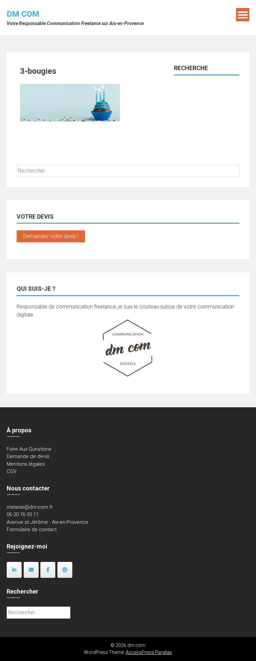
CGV (11, 471)
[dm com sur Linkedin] (14, 570)
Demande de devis (28, 456)
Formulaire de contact (32, 529)
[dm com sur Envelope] (31, 570)
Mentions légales (26, 464)
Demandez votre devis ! (50, 236)
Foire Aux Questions (29, 449)
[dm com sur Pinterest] (64, 570)
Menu (242, 14)
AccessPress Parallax (149, 652)
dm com (23, 14)
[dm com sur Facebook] (47, 570)
